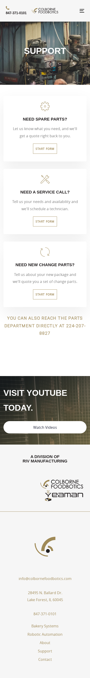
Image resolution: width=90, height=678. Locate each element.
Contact (45, 659)
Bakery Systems (45, 626)
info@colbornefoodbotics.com (45, 578)
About (45, 642)
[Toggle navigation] (71, 11)
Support (45, 651)
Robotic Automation (45, 634)
